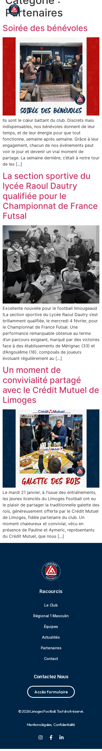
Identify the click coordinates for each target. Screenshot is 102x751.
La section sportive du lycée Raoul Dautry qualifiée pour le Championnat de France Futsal (50, 196)
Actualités (51, 637)
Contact (51, 658)
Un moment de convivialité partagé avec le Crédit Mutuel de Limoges (51, 385)
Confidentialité (64, 724)
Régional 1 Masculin (51, 616)
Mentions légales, (39, 724)
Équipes (51, 626)
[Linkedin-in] (61, 737)
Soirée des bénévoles (45, 28)
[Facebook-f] (51, 737)
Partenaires (51, 648)
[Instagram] (40, 737)
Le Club (51, 605)
